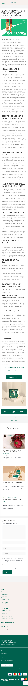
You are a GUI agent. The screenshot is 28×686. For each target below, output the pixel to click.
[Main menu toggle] (3, 3)
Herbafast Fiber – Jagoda (6, 616)
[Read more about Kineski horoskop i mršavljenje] (14, 473)
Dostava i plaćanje (5, 602)
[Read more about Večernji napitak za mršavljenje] (10, 497)
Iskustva (2, 593)
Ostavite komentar (5, 17)
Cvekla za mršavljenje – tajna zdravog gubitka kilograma (12, 450)
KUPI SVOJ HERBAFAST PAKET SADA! (14, 411)
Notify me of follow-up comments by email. (13, 564)
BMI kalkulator (4, 596)
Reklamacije (3, 603)
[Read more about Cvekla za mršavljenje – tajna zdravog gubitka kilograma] (14, 441)
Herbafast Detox (7, 357)
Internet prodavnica (5, 600)
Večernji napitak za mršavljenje (12, 499)
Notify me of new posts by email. (11, 568)
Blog (2, 597)
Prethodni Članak (14, 418)
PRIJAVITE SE (6, 665)
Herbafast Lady (4, 613)
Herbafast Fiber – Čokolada (7, 618)
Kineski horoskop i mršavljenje (12, 482)
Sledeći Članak (14, 420)
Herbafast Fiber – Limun (6, 615)
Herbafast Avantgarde (6, 610)
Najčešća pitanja (4, 594)
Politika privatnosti (5, 599)
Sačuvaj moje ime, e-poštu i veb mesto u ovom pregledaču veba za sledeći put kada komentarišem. (13, 560)
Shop (2, 591)
